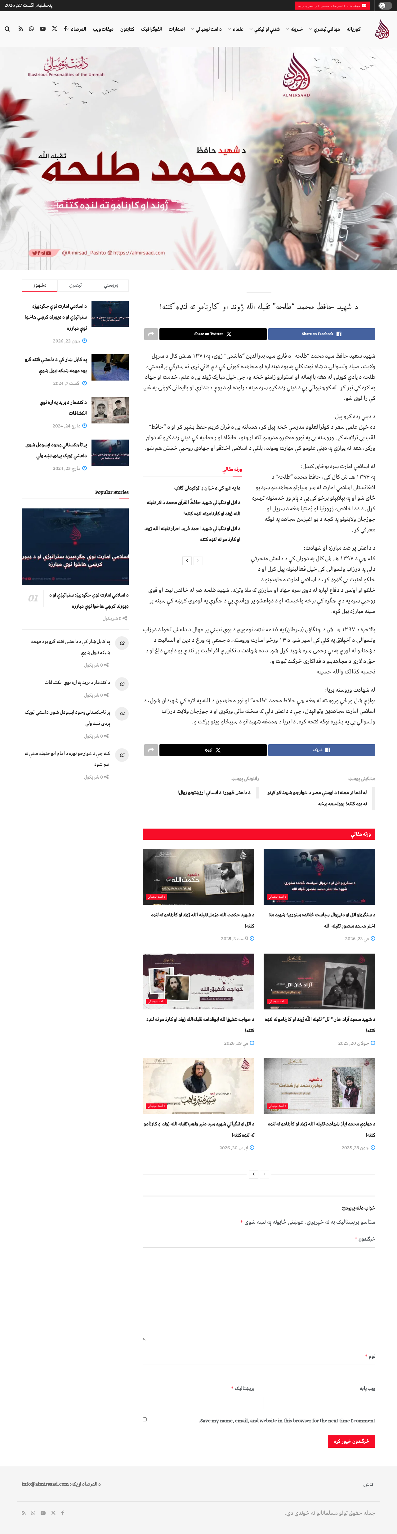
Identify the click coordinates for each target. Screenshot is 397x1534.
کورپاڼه (354, 29)
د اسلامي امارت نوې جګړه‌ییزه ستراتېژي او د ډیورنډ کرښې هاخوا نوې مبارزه (56, 317)
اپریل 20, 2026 (234, 1147)
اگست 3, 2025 (235, 938)
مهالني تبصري (327, 29)
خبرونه (297, 29)
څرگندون (365, 1239)
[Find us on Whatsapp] (31, 29)
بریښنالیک (242, 1388)
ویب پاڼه (367, 1388)
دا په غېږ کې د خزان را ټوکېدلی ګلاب (207, 488)
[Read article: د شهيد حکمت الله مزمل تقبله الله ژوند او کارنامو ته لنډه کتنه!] (198, 877)
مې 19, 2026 (236, 1043)
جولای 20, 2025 (354, 1043)
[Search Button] (7, 29)
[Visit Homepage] (382, 29)
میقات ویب (103, 29)
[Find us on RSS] (21, 29)
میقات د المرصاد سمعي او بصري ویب (330, 5)
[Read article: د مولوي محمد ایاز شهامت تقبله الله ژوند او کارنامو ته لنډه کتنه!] (319, 1086)
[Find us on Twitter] (54, 29)
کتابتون (127, 29)
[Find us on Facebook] (65, 29)
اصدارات (177, 29)
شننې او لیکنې (267, 29)
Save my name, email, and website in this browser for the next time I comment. (287, 1420)
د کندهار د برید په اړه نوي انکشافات (77, 682)
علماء (238, 29)
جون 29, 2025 (356, 1147)
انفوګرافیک (151, 29)
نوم (370, 1356)
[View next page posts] (187, 561)
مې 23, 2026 (357, 938)
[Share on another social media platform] (151, 334)
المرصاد (78, 29)
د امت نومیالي (209, 29)
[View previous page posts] (198, 561)
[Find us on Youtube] (43, 29)
